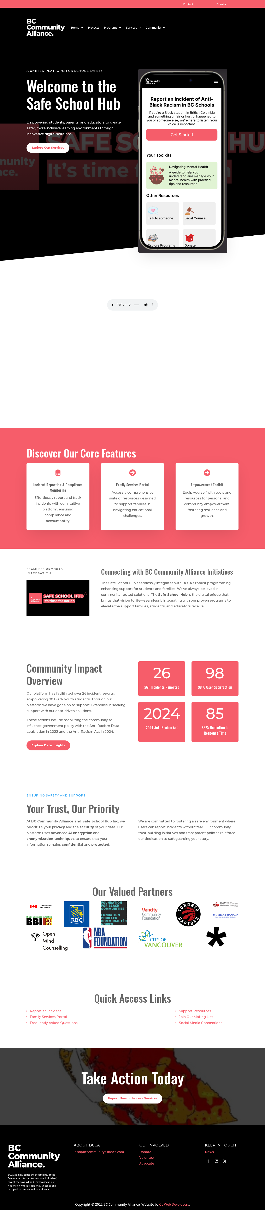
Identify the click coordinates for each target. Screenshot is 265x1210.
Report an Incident (45, 1011)
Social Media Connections (200, 1023)
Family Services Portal (48, 1017)
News (209, 1152)
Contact (188, 4)
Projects (93, 27)
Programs (110, 27)
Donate (221, 4)
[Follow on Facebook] (208, 1161)
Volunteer (147, 1157)
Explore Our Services (47, 147)
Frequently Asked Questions (54, 1023)
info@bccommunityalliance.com (99, 1152)
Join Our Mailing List (196, 1017)
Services (131, 27)
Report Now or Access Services (132, 1098)
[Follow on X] (225, 1161)
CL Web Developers (174, 1204)
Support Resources (195, 1011)
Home (75, 27)
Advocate (146, 1163)
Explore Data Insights (48, 745)
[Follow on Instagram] (216, 1161)
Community (153, 27)
